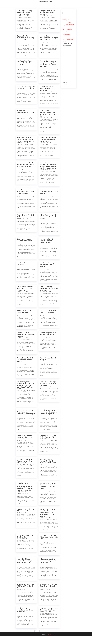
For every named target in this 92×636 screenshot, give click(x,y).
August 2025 (65, 74)
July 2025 (64, 76)
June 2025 (65, 78)
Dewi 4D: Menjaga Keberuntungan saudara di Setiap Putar (49, 288)
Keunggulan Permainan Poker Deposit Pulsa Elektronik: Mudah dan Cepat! (48, 485)
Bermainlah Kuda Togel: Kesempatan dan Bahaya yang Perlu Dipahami (25, 164)
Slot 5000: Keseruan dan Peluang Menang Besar (25, 460)
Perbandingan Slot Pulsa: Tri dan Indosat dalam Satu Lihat (49, 537)
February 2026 (66, 62)
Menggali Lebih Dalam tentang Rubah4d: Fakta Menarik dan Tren (48, 12)
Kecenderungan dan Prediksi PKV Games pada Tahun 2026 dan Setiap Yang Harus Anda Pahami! (25, 384)
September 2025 (66, 72)
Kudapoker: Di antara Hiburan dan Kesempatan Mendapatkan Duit (25, 560)
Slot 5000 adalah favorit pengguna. (48, 359)
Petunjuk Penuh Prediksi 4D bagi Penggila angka (25, 216)
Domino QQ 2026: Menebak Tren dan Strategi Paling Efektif (26, 334)
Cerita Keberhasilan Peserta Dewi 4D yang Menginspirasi (47, 88)
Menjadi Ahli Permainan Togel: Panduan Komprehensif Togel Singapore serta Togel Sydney (48, 512)
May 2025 (65, 80)
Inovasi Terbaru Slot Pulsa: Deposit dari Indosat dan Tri (49, 586)
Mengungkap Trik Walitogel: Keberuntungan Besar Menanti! (49, 37)
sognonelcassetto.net (45, 1)
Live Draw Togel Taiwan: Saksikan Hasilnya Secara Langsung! (25, 63)
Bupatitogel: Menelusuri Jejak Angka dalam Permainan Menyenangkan (26, 412)
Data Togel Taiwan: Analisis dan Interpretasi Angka (49, 609)
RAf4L (25, 15)
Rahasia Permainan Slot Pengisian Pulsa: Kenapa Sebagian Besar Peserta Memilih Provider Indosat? (49, 165)
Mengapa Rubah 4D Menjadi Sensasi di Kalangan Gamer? (46, 240)
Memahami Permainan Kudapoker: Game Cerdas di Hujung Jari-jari (25, 191)
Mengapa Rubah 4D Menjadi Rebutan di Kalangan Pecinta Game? (48, 461)
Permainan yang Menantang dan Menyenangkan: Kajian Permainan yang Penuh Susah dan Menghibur (25, 486)
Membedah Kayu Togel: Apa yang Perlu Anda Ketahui (48, 264)
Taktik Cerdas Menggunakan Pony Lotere (26, 111)
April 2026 (65, 58)
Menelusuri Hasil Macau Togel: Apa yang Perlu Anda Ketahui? (49, 191)
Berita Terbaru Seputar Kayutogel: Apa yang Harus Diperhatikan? (26, 288)
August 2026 (65, 49)
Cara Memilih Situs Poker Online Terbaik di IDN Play (49, 436)
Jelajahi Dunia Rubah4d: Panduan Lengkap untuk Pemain (48, 217)
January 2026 (65, 64)
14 (38, 630)
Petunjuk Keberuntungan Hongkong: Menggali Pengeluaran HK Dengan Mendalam (48, 63)
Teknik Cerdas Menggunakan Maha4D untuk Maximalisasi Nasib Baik (48, 113)
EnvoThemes (48, 634)
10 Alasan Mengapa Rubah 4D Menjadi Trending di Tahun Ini (26, 586)
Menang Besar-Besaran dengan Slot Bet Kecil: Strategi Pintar (25, 437)
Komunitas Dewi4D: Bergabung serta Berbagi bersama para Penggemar (25, 139)
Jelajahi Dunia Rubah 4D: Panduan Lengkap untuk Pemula (25, 359)
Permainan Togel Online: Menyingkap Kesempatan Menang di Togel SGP (48, 412)
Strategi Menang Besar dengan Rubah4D (24, 311)
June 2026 (65, 53)
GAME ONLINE (66, 84)
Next (41, 630)
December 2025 (66, 66)
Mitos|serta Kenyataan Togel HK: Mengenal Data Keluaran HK (48, 560)
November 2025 (66, 68)
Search (64, 10)
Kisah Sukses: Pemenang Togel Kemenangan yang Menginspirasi (48, 139)
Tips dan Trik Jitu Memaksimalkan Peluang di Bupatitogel (25, 37)
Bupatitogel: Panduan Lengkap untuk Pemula (24, 240)
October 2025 (65, 70)
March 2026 (65, 60)
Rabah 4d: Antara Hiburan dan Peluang (25, 263)
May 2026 (65, 56)
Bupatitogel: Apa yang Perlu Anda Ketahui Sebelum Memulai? (24, 12)
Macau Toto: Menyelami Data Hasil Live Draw (48, 311)
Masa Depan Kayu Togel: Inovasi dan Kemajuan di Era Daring (48, 383)
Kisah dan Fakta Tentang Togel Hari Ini (25, 536)
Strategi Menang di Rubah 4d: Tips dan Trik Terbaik (25, 510)
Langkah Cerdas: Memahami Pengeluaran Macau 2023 (25, 610)
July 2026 (64, 51)
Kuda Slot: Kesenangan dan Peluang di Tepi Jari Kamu (26, 87)
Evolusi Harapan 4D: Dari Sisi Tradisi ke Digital (48, 333)
